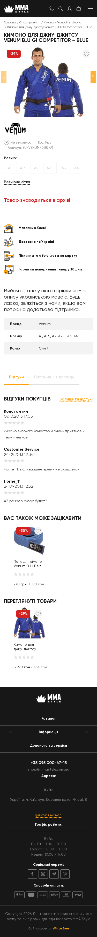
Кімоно (49, 22)
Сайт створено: (48, 928)
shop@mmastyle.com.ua (48, 769)
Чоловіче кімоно (69, 22)
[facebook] (32, 874)
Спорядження (29, 22)
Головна (10, 22)
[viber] (64, 874)
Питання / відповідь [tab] (54, 376)
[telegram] (53, 874)
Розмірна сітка (17, 182)
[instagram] (42, 874)
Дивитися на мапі (48, 815)
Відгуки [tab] (16, 376)
